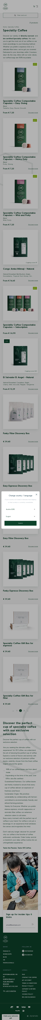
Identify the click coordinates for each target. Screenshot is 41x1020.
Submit (20, 523)
